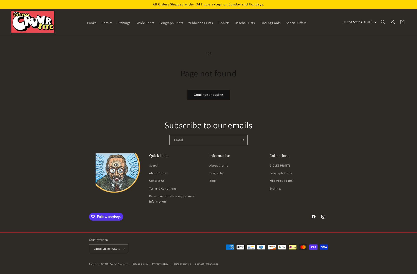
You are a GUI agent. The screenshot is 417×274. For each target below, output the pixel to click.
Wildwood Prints (281, 181)
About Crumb (158, 173)
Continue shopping (208, 94)
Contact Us (157, 181)
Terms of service (181, 263)
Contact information (206, 263)
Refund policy (140, 263)
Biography (216, 173)
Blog (212, 181)
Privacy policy (160, 263)
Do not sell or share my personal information (172, 198)
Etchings (275, 188)
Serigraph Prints (281, 173)
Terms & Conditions (163, 188)
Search (154, 165)
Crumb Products (119, 264)
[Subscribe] (242, 140)
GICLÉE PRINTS (280, 165)
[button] (383, 22)
